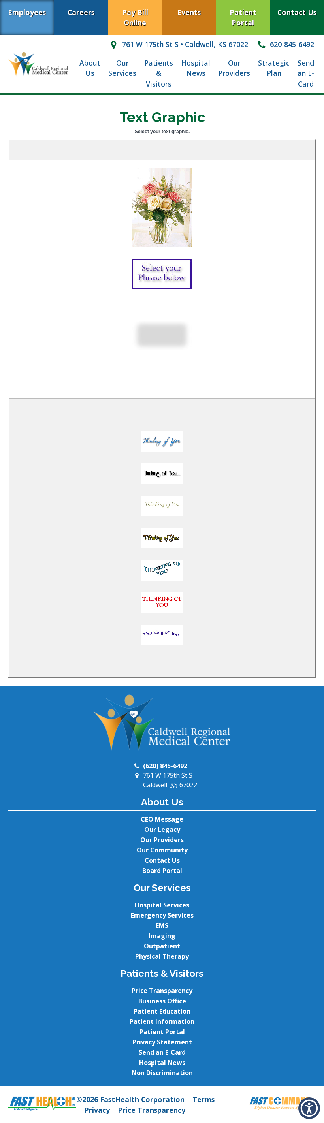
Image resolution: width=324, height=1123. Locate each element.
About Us (89, 68)
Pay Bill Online (135, 18)
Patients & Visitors (158, 73)
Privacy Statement (162, 1042)
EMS (162, 925)
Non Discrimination (162, 1072)
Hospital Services (162, 905)
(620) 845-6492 (165, 766)
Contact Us (296, 12)
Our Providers (234, 68)
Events (189, 12)
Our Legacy (162, 829)
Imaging (162, 935)
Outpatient (162, 946)
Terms (203, 1099)
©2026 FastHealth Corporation (130, 1099)
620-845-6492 (291, 44)
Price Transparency (162, 990)
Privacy (97, 1110)
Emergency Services (162, 915)
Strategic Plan (274, 68)
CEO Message (162, 819)
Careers (81, 12)
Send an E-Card (306, 73)
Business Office (162, 1001)
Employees (27, 12)
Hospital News (195, 68)
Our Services (122, 68)
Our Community (162, 850)
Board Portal (162, 870)
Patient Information (162, 1021)
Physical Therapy (162, 956)
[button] (162, 443)
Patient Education (162, 1011)
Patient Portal (243, 18)
